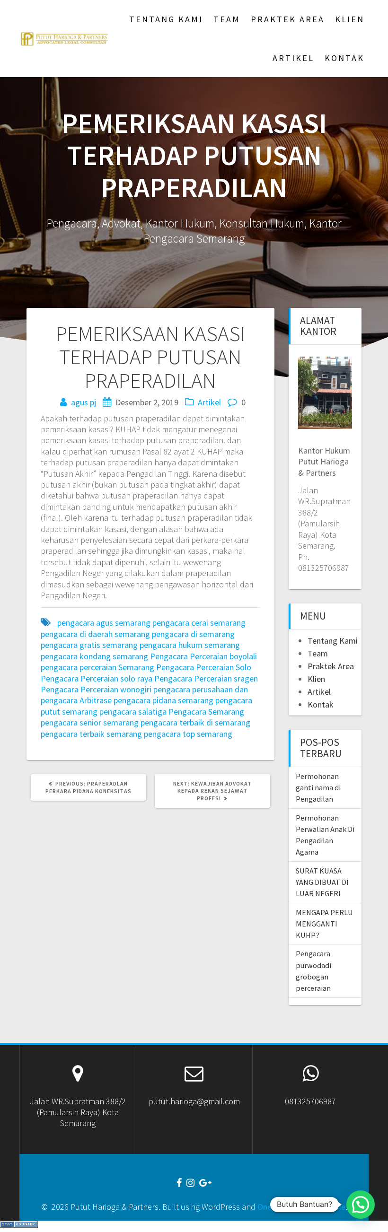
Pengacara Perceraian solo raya (96, 678)
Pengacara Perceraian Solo (203, 667)
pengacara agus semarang (103, 622)
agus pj (83, 402)
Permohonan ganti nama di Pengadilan (318, 787)
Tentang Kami (166, 19)
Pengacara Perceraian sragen (206, 678)
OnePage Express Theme (301, 1206)
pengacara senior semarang (90, 722)
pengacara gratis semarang (89, 644)
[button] (360, 1204)
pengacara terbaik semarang (91, 733)
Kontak (344, 57)
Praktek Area (288, 19)
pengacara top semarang (188, 733)
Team (226, 19)
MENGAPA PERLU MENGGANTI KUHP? (324, 924)
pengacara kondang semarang (94, 656)
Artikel (293, 57)
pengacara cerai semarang (199, 622)
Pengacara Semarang (206, 711)
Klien (349, 19)
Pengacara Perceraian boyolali (203, 656)
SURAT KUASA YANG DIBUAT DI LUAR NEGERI (322, 882)
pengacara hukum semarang (190, 644)
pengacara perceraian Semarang (97, 667)
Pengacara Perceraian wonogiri (96, 689)
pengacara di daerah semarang (95, 634)
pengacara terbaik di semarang (195, 722)
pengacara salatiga (133, 711)
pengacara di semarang (193, 634)
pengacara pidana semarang (163, 700)
